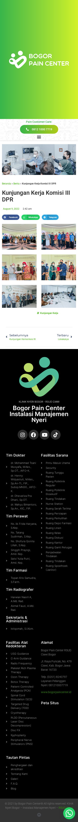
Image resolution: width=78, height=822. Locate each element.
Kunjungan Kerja (49, 313)
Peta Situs (50, 703)
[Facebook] (34, 435)
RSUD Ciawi (66, 807)
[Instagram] (23, 435)
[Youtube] (45, 435)
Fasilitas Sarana (54, 455)
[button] (39, 137)
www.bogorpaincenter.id (56, 692)
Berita (16, 183)
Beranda (6, 183)
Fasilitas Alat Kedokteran (17, 644)
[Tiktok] (56, 435)
